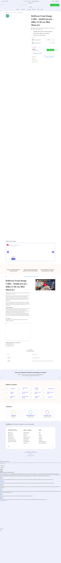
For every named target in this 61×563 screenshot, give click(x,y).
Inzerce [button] (1, 488)
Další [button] (7, 1)
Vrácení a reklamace (26, 441)
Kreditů (40, 53)
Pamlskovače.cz (8, 12)
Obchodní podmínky (42, 441)
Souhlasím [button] (2, 467)
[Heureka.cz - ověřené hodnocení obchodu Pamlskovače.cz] (49, 56)
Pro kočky (23, 9)
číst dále (41, 29)
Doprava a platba (26, 432)
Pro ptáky (29, 9)
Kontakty (3, 1)
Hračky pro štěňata (11, 438)
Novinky (33, 9)
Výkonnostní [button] (2, 480)
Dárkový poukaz (26, 438)
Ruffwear (15, 12)
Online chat (13, 415)
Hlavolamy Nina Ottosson (12, 441)
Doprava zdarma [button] (34, 56)
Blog (5, 1)
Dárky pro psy (10, 432)
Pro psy (18, 9)
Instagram (40, 438)
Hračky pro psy (10, 435)
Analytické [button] (1, 484)
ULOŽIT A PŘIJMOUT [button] (3, 500)
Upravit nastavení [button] (2, 465)
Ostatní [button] (1, 493)
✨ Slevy (37, 9)
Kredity (35, 1)
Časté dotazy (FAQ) (47, 415)
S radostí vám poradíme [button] (35, 61)
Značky (42, 9)
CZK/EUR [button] (56, 1)
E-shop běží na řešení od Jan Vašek (30, 455)
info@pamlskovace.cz (30, 415)
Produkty (12, 12)
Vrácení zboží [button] (33, 58)
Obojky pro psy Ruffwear (20, 12)
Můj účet (53, 1)
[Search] (30, 7)
